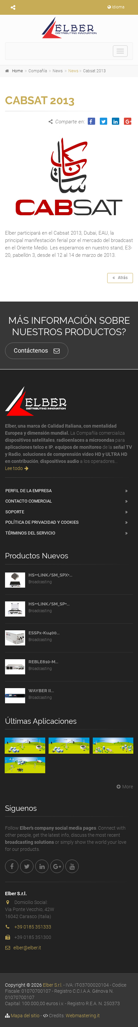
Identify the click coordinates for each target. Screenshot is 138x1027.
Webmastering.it (83, 1015)
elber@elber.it (27, 947)
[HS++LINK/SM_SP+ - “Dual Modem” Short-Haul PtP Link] (15, 609)
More (127, 786)
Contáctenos (31, 350)
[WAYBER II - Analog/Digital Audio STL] (15, 695)
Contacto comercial (28, 501)
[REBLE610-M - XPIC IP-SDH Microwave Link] (15, 666)
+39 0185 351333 (32, 927)
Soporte (14, 511)
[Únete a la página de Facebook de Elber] (11, 866)
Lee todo (14, 468)
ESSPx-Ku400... (44, 632)
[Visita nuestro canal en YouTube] (72, 866)
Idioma (118, 7)
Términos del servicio (30, 533)
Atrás (121, 277)
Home (17, 71)
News (73, 71)
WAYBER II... (41, 690)
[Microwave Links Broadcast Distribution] (69, 746)
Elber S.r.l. (52, 985)
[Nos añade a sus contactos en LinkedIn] (42, 866)
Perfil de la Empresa (28, 490)
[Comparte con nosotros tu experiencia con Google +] (57, 866)
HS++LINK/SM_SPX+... (50, 575)
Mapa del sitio (25, 1015)
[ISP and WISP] (113, 746)
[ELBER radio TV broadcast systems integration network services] (69, 27)
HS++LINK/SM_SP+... (49, 603)
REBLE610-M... (43, 661)
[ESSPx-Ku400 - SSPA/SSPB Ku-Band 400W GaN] (15, 637)
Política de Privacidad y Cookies (42, 522)
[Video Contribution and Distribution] (25, 746)
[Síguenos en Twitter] (26, 866)
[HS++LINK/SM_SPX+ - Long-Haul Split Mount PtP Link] (15, 580)
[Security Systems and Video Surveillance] (25, 765)
